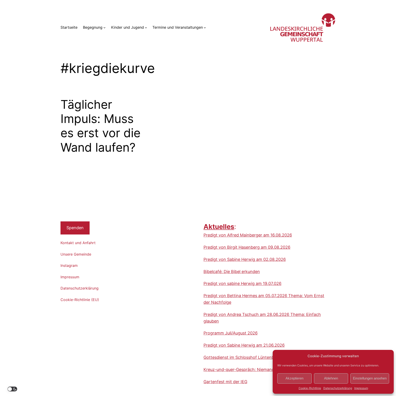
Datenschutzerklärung (337, 388)
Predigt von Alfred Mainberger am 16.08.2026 (248, 235)
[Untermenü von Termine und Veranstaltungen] (205, 27)
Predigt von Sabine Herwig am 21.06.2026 (244, 345)
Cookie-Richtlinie (310, 388)
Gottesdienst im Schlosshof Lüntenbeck (242, 357)
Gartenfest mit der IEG (225, 381)
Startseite (68, 27)
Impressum (361, 388)
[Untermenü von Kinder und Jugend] (146, 27)
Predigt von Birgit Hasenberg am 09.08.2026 (247, 247)
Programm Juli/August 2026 (231, 333)
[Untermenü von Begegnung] (104, 27)
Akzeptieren (294, 378)
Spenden (75, 227)
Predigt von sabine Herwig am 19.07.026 (242, 283)
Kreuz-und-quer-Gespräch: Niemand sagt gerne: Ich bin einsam (265, 369)
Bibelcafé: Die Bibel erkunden (232, 271)
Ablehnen (331, 378)
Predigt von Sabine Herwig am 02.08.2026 (245, 259)
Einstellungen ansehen (370, 378)
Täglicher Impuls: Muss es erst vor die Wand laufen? (100, 126)
